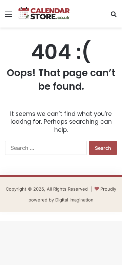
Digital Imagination (74, 199)
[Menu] (8, 16)
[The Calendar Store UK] (44, 14)
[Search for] (113, 16)
